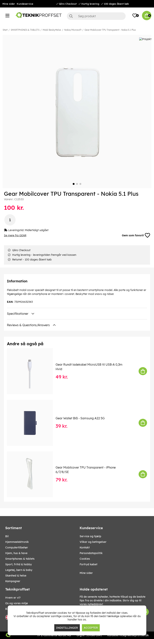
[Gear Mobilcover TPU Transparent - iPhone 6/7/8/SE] (33, 474)
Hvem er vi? (12, 597)
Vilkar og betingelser (93, 542)
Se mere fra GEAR (15, 235)
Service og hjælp (90, 536)
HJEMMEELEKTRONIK (17, 542)
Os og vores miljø (16, 603)
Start (5, 29)
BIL (7, 536)
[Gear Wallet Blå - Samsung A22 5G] (33, 423)
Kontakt (85, 547)
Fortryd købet (88, 564)
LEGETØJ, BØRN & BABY (18, 570)
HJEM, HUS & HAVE (16, 553)
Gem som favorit (133, 235)
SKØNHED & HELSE (15, 575)
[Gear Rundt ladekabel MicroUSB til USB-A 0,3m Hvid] (33, 371)
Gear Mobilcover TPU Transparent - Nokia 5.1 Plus (110, 29)
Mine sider (8, 3)
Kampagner (12, 581)
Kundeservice (25, 3)
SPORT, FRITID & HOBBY (18, 564)
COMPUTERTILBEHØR (16, 547)
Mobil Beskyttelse (52, 29)
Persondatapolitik (91, 553)
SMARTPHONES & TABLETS (25, 29)
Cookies (85, 558)
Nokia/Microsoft (72, 29)
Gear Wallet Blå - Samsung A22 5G (80, 418)
